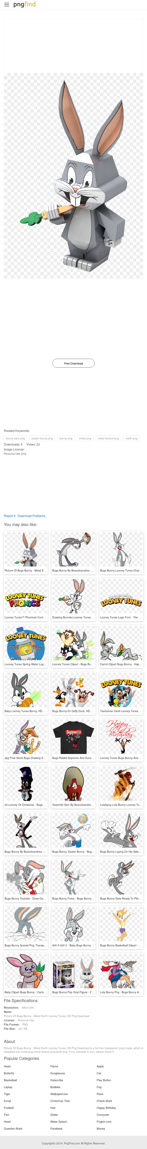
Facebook (56, 1128)
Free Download (73, 363)
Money (101, 1128)
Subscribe (56, 1080)
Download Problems (31, 516)
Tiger (7, 1094)
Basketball (10, 1080)
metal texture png (108, 438)
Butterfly (9, 1073)
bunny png (66, 438)
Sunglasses (57, 1073)
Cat (99, 1073)
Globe (54, 1115)
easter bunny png (42, 438)
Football (9, 1108)
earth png (131, 438)
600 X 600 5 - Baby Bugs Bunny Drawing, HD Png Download (88, 945)
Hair (53, 1108)
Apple (100, 1066)
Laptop (8, 1087)
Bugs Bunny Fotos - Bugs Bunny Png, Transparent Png (85, 898)
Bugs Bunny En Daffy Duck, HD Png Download (80, 711)
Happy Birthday (106, 1108)
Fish (6, 1115)
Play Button (104, 1080)
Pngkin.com (104, 1121)
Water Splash (58, 1121)
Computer (103, 1115)
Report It (9, 516)
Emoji (7, 1101)
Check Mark (104, 1101)
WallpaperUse (59, 1094)
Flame (54, 1066)
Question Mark (13, 1128)
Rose (100, 1094)
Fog (99, 1087)
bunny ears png (15, 438)
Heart (7, 1066)
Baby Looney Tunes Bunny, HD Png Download (33, 711)
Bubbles (55, 1087)
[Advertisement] (73, 46)
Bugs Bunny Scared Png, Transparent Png (30, 945)
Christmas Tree (60, 1101)
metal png (85, 438)
